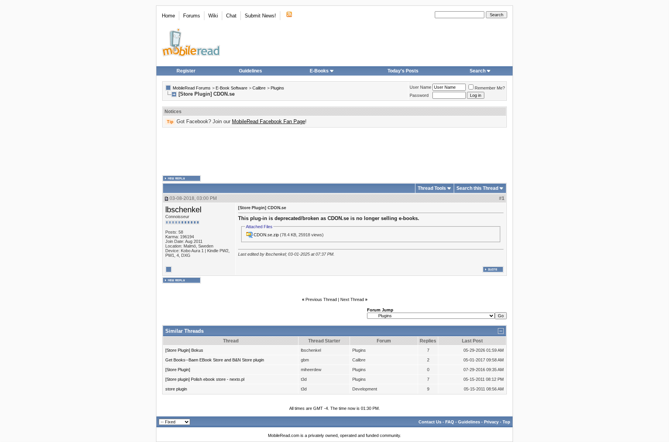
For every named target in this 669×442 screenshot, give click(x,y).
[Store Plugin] (177, 369)
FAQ (449, 422)
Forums (191, 16)
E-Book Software (231, 88)
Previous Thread (321, 299)
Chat (231, 16)
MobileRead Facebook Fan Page (268, 121)
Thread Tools (432, 188)
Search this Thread (477, 188)
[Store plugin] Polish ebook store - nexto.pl (204, 379)
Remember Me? (490, 88)
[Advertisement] (334, 151)
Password (419, 95)
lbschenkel (183, 209)
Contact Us (430, 422)
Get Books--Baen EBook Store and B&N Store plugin (214, 360)
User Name (420, 87)
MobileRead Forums (192, 88)
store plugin (176, 389)
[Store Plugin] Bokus (184, 350)
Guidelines (250, 71)
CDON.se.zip (266, 234)
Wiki (213, 16)
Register (186, 71)
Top (506, 422)
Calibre (259, 88)
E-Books (319, 71)
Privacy (491, 422)
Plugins (277, 88)
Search (477, 71)
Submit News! (260, 16)
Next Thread (352, 299)
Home (168, 16)
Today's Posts (403, 71)
